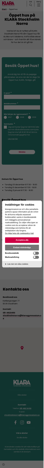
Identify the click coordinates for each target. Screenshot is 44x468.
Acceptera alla (22, 240)
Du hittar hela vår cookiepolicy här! (19, 233)
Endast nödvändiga (22, 247)
